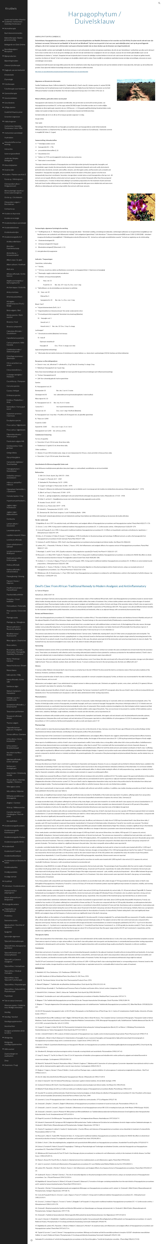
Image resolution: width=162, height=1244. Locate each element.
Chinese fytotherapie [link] (12, 65)
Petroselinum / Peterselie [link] (16, 606)
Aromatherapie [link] (10, 28)
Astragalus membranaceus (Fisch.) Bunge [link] (15, 303)
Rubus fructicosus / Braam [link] (16, 665)
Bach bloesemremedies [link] (13, 33)
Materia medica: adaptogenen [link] (10, 892)
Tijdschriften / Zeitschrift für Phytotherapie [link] (14, 990)
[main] (94, 17)
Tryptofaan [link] (8, 996)
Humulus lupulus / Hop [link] (15, 496)
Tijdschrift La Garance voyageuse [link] (12, 960)
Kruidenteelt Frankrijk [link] (12, 851)
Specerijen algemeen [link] (12, 936)
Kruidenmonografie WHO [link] (14, 842)
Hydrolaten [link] (8, 137)
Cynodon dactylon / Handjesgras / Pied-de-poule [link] (15, 814)
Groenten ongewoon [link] (12, 117)
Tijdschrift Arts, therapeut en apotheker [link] (15, 947)
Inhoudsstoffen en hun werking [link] (12, 143)
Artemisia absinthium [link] (14, 297)
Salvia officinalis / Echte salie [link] (15, 680)
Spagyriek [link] (8, 932)
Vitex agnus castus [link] (13, 786)
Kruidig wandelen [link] (10, 872)
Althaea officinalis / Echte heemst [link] (16, 275)
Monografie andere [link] (11, 904)
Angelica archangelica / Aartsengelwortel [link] (15, 282)
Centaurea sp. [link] (9, 209)
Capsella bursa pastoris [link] (15, 338)
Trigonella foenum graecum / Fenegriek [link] (14, 728)
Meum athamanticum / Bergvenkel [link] (12, 898)
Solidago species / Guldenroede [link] (13, 699)
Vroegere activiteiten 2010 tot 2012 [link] (14, 1032)
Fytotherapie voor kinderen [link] (14, 89)
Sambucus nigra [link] (12, 686)
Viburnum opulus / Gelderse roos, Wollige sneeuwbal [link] (14, 1006)
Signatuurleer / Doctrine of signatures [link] (14, 926)
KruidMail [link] (8, 881)
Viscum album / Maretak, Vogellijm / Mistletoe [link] (16, 781)
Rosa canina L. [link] (12, 645)
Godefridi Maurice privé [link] (13, 112)
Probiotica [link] (8, 916)
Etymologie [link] (8, 79)
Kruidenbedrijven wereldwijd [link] (15, 223)
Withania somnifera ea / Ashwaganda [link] (15, 797)
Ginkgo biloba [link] (12, 453)
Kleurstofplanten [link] (10, 165)
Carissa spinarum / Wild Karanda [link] (15, 343)
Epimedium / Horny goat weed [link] (16, 408)
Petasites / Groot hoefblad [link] (13, 600)
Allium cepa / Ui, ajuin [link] (14, 260)
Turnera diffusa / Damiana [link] (16, 734)
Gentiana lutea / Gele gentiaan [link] (14, 447)
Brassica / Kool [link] (12, 322)
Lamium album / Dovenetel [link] (12, 525)
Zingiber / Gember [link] (13, 803)
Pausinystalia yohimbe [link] (15, 594)
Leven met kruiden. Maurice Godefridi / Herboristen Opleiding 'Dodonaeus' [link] (14, 21)
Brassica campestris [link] (14, 326)
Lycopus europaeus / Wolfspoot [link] (14, 552)
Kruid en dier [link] (9, 170)
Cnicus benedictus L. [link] (14, 370)
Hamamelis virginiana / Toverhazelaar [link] (15, 463)
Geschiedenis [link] (9, 103)
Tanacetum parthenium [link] (15, 711)
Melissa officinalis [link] (13, 565)
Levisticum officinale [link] (14, 540)
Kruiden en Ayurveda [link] (12, 213)
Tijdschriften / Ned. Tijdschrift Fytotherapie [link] (13, 979)
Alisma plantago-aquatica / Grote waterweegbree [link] (14, 192)
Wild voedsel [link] (9, 1049)
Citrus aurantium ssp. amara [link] (14, 364)
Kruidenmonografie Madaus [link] (14, 837)
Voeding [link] (7, 1012)
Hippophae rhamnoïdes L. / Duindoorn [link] (16, 490)
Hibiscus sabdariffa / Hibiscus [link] (14, 483)
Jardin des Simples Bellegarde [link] (11, 159)
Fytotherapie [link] (9, 84)
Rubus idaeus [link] (11, 670)
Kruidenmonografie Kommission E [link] (11, 831)
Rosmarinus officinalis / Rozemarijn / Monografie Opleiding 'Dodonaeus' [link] (16, 652)
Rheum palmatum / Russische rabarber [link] (14, 628)
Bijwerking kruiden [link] (11, 61)
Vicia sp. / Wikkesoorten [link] (16, 807)
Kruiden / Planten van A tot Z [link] (15, 174)
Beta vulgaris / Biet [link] (14, 310)
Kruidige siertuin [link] (10, 877)
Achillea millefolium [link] (14, 241)
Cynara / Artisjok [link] (13, 391)
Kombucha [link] (11, 519)
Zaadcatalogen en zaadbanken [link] (11, 1055)
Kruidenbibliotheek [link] (11, 227)
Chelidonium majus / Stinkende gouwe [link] (14, 350)
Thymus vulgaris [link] (12, 723)
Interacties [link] (8, 149)
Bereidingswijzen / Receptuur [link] (11, 50)
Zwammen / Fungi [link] (11, 1065)
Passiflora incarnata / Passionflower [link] (14, 589)
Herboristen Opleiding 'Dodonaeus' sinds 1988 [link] (13, 127)
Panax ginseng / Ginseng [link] (15, 576)
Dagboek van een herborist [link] (14, 70)
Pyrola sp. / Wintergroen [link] (13, 179)
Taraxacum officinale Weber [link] (14, 717)
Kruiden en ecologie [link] (11, 218)
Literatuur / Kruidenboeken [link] (14, 886)
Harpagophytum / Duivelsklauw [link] (13, 470)
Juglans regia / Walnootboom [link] (12, 513)
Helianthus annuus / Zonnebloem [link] (14, 477)
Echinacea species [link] (13, 395)
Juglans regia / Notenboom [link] (12, 506)
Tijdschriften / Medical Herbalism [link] (12, 972)
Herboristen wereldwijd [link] (13, 133)
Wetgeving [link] (8, 1038)
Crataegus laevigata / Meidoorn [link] (14, 375)
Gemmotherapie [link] (10, 93)
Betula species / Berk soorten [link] (15, 316)
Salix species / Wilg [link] (13, 675)
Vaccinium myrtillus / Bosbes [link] (14, 753)
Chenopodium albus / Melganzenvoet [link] (12, 185)
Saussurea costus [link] (10, 920)
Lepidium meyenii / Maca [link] (16, 535)
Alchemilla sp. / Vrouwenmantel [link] (13, 254)
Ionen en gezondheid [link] (12, 154)
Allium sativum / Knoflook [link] (16, 264)
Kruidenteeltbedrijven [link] (12, 856)
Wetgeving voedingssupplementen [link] (13, 1043)
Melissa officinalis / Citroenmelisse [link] (13, 570)
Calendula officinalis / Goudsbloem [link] (14, 332)
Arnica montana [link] (12, 292)
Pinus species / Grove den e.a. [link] (16, 612)
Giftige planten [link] (9, 107)
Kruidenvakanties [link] (11, 867)
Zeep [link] (6, 1060)
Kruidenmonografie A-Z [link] (13, 237)
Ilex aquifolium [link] (12, 821)
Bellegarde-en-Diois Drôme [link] (14, 44)
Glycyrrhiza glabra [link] (13, 457)
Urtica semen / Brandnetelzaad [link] (13, 747)
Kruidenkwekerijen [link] (11, 232)
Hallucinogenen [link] (10, 121)
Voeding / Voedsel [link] (11, 1017)
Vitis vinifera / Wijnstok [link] (15, 791)
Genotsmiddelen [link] (10, 98)
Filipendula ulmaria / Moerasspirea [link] (14, 435)
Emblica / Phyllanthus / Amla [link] (15, 401)
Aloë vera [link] (10, 269)
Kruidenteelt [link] (9, 846)
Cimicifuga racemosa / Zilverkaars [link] (15, 357)
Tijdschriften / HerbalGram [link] (14, 966)
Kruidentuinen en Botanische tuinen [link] (15, 861)
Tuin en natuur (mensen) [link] (13, 1000)
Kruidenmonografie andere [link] (14, 826)
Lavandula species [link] (13, 530)
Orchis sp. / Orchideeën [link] (13, 197)
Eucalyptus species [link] (14, 420)
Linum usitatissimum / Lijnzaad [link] (15, 545)
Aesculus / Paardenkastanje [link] (13, 247)
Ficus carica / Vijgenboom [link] (16, 425)
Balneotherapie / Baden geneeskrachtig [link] (13, 39)
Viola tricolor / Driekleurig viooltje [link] (16, 774)
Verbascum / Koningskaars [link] (12, 767)
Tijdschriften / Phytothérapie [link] (15, 984)
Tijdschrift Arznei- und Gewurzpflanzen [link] (12, 954)
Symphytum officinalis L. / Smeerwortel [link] (16, 705)
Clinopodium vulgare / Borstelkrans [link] (12, 203)
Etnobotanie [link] (9, 75)
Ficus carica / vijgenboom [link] (16, 430)
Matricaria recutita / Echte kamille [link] (14, 559)
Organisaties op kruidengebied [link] (10, 910)
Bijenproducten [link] (10, 56)
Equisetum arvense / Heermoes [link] (14, 414)
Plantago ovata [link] (12, 617)
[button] (159, 3)
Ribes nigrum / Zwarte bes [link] (16, 640)
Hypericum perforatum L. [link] (16, 501)
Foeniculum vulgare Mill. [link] (15, 441)
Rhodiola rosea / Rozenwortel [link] (13, 635)
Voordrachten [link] (9, 1026)
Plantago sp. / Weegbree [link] (16, 622)
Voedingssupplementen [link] (13, 1021)
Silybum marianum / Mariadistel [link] (14, 692)
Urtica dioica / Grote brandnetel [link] (14, 740)
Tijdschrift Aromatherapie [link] (14, 941)
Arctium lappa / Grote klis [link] (16, 287)
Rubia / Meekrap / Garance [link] (13, 660)
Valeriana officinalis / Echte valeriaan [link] (14, 760)
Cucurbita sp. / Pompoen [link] (16, 381)
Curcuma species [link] (13, 386)
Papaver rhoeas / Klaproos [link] (13, 582)
